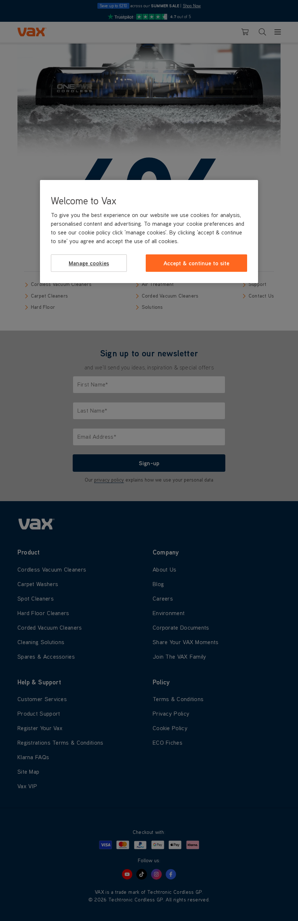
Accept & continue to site (196, 263)
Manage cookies (89, 263)
